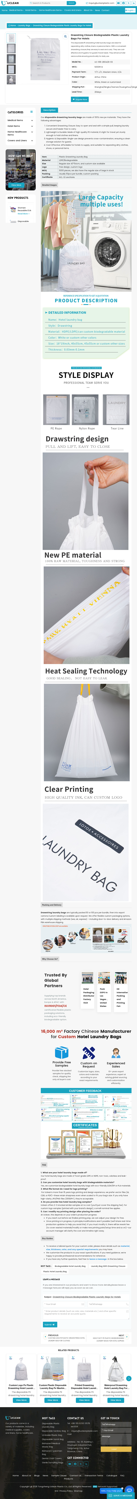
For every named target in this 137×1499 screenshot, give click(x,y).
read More (23, 214)
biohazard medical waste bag (51, 1445)
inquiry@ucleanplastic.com (101, 3)
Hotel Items (30, 10)
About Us (88, 10)
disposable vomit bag (53, 1439)
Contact (105, 10)
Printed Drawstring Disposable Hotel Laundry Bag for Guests (84, 1387)
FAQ (122, 1475)
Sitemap (78, 1490)
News (45, 1475)
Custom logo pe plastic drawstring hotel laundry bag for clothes (21, 1387)
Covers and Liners (72, 10)
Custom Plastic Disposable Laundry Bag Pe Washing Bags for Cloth (52, 1387)
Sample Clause (58, 1475)
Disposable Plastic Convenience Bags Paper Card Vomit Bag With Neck (24, 222)
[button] (129, 1378)
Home (4, 10)
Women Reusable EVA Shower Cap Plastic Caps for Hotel (24, 209)
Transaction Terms (93, 1475)
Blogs (37, 1475)
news (97, 10)
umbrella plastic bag (52, 1435)
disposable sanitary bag (54, 1431)
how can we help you (20, 158)
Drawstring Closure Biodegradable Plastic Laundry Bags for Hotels (87, 1297)
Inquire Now (81, 99)
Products (68, 1478)
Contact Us (75, 1475)
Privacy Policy (66, 1490)
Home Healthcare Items (50, 10)
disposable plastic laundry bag (51, 1425)
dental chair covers (52, 1458)
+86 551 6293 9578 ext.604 (80, 1425)
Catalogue (111, 1475)
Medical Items (15, 10)
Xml (56, 1490)
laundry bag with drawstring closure (108, 1266)
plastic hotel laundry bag (55, 1271)
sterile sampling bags (52, 1462)
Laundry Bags (24, 26)
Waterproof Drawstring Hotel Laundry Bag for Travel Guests (115, 1387)
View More (16, 185)
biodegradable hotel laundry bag (70, 1266)
